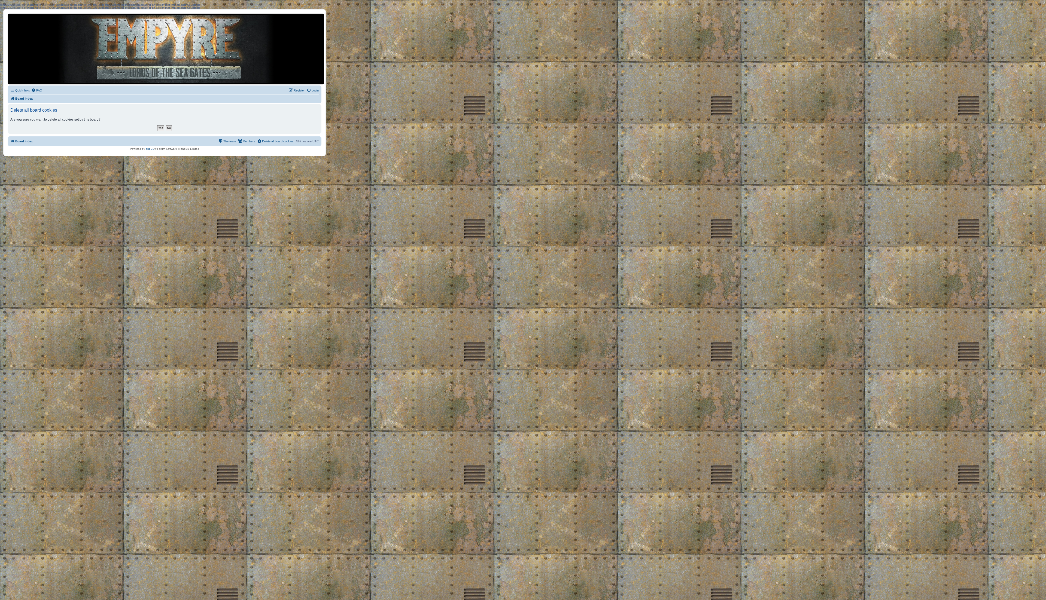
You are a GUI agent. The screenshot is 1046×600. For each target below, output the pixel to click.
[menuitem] (36, 90)
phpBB (150, 148)
